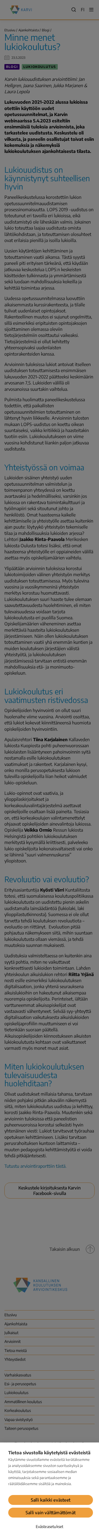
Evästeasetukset (50, 1526)
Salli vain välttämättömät (51, 1512)
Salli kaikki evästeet (50, 1500)
